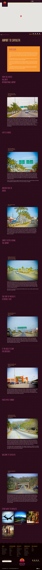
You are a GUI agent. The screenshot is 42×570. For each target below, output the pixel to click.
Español (34, 3)
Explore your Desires (11, 3)
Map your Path (17, 3)
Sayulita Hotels (22, 3)
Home (1, 34)
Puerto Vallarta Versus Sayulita (6, 538)
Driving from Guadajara (17, 524)
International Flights (5, 524)
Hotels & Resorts (26, 547)
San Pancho (18, 547)
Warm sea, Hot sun (29, 3)
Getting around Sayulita (30, 524)
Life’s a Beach (11, 547)
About (32, 547)
